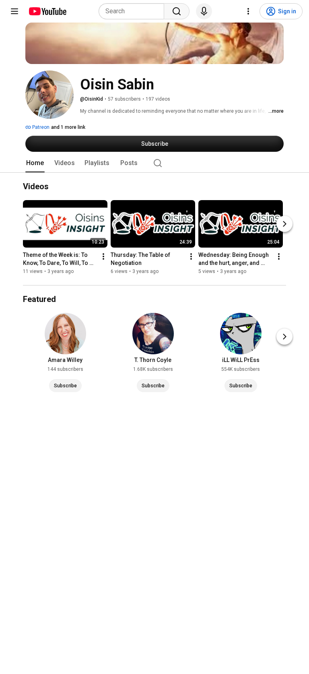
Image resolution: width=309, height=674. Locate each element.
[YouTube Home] (47, 11)
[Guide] (14, 11)
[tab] (35, 163)
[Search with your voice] (204, 11)
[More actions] (103, 257)
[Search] (177, 11)
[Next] (284, 224)
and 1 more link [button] (68, 127)
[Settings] (248, 11)
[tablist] (154, 163)
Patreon (40, 127)
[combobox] (133, 11)
